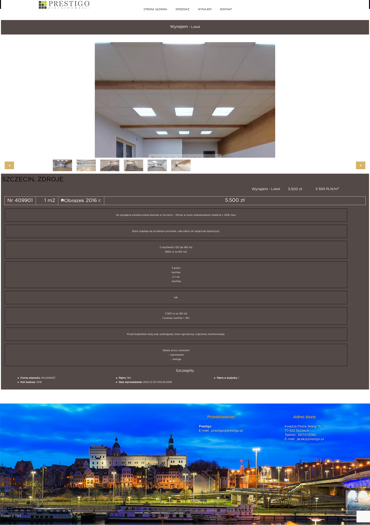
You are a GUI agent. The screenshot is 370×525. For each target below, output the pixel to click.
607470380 (307, 434)
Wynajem (204, 9)
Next (213, 98)
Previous (147, 98)
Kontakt (226, 9)
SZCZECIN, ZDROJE (32, 179)
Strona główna (155, 9)
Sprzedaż (182, 9)
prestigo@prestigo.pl (227, 430)
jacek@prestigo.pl (310, 439)
